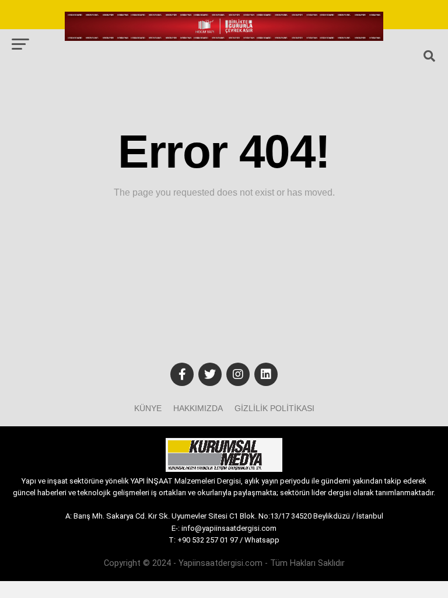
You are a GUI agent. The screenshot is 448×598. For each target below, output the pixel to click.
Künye (148, 408)
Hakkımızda (198, 408)
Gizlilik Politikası (274, 408)
